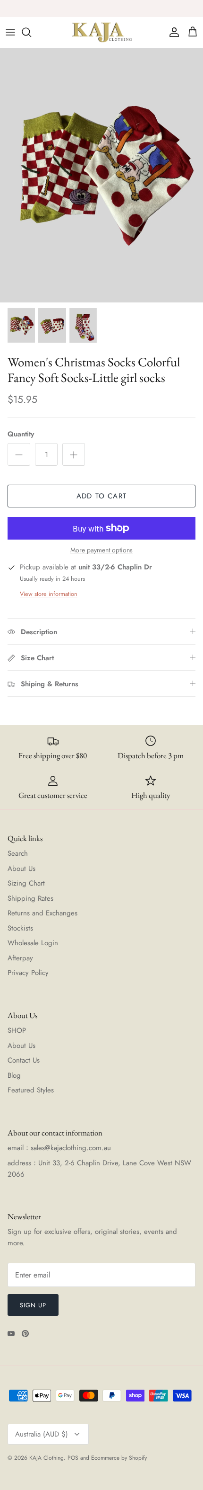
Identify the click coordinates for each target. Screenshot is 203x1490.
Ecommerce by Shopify (119, 1458)
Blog (14, 1075)
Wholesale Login (33, 943)
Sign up (33, 1305)
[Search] (31, 32)
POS (73, 1458)
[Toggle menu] (10, 32)
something (108, 9)
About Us (21, 868)
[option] (101, 175)
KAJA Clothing (46, 1458)
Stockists (20, 928)
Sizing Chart (26, 883)
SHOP (17, 1030)
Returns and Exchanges (42, 913)
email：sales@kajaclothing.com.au (59, 1148)
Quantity (21, 434)
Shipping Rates (30, 898)
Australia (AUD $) (41, 1434)
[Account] (171, 32)
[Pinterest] (25, 1333)
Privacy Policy (28, 972)
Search (18, 853)
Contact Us (24, 1060)
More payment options (101, 550)
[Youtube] (11, 1333)
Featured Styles (31, 1090)
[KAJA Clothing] (101, 32)
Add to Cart (101, 496)
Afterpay (20, 958)
